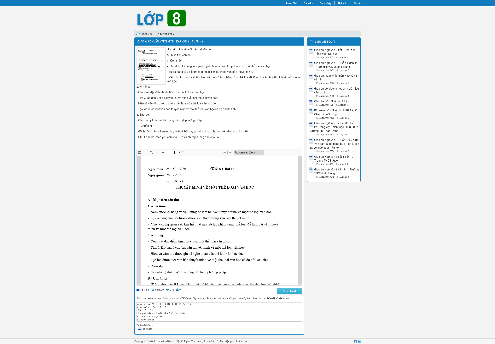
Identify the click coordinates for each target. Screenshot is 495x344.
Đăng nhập (325, 3)
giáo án (206, 341)
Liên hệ (357, 3)
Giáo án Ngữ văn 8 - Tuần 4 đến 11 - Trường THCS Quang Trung (336, 65)
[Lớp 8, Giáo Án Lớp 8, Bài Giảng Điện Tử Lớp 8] (191, 18)
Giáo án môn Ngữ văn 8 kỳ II (331, 101)
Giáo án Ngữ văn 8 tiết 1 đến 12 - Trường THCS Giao (334, 158)
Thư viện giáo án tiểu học (234, 341)
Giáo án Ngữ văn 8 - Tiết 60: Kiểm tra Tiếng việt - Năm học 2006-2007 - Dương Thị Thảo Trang (333, 127)
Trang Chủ (291, 3)
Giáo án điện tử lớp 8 (178, 341)
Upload (342, 3)
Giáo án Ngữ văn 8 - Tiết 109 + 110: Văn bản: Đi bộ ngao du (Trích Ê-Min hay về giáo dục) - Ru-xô (334, 143)
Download (289, 291)
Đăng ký (308, 3)
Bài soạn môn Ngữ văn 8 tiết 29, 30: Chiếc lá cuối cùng (336, 112)
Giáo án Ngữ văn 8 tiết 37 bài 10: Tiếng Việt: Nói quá (334, 52)
